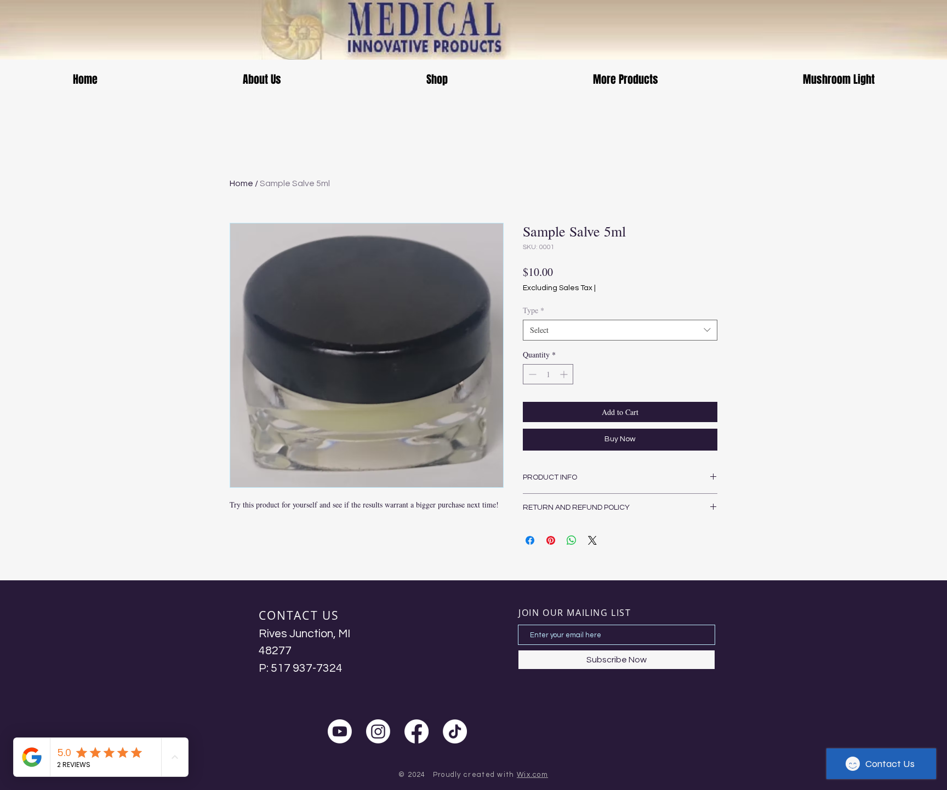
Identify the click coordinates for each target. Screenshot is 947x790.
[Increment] (565, 374)
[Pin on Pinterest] (550, 540)
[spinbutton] (548, 374)
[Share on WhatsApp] (571, 540)
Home (241, 183)
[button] (261, 80)
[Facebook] (416, 731)
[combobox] (620, 330)
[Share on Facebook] (530, 540)
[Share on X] (592, 540)
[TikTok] (455, 731)
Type (533, 310)
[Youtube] (340, 731)
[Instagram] (378, 731)
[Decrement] (531, 374)
